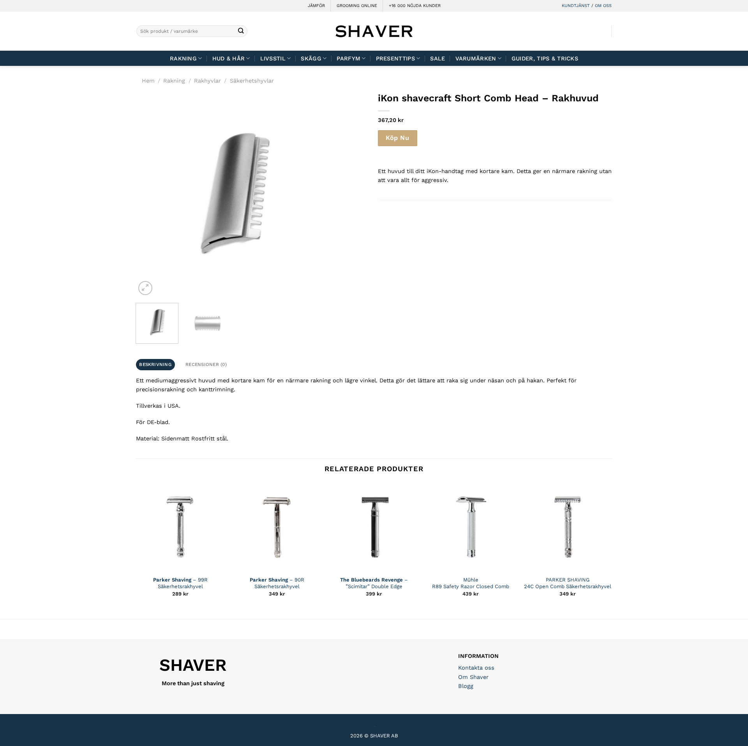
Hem (148, 80)
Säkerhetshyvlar (252, 80)
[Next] (316, 194)
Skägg (311, 58)
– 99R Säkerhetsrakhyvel (180, 583)
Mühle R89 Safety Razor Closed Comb (470, 583)
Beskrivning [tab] (155, 364)
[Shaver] (374, 31)
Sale (437, 58)
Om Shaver (473, 677)
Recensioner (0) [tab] (206, 364)
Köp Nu (397, 137)
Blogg (465, 685)
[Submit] (241, 31)
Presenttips (395, 58)
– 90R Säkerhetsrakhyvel (277, 583)
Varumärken (475, 58)
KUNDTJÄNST (576, 5)
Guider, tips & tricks (545, 58)
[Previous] (150, 194)
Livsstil (273, 58)
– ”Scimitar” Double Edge (374, 583)
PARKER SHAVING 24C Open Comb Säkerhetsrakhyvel (567, 583)
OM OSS (603, 5)
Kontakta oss (476, 667)
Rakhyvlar (207, 80)
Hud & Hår (228, 58)
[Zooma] (145, 288)
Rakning (183, 58)
